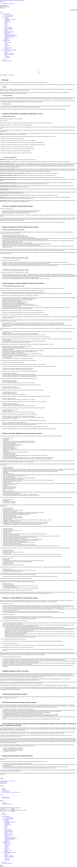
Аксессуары (7, 51)
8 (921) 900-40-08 (3, 5)
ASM (6, 41)
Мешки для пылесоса (9, 31)
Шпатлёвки (7, 38)
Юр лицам (4, 802)
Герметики (7, 20)
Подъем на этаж (5, 796)
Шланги (6, 48)
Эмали (6, 39)
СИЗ (6, 55)
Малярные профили (9, 29)
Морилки (7, 33)
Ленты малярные (8, 27)
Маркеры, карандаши (9, 53)
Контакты (4, 790)
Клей (6, 23)
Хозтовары (7, 57)
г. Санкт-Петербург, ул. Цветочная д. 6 (8, 781)
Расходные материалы (9, 54)
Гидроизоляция (8, 21)
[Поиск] (38, 63)
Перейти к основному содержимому (16, 0)
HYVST (6, 44)
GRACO (6, 43)
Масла (6, 30)
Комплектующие (8, 47)
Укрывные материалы (9, 36)
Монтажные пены (8, 32)
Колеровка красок (6, 798)
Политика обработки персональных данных (11, 792)
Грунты (6, 22)
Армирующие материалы (10, 19)
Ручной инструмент (9, 15)
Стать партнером (5, 791)
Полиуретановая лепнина (10, 34)
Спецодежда (7, 56)
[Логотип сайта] (2, 1)
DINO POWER (8, 42)
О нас (3, 787)
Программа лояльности (7, 803)
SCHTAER (7, 45)
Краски (6, 24)
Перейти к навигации (4, 0)
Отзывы (4, 788)
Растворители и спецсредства (11, 35)
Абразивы (7, 18)
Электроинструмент (9, 16)
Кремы (6, 52)
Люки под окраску (8, 28)
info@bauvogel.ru (19, 748)
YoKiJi (6, 46)
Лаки (6, 26)
